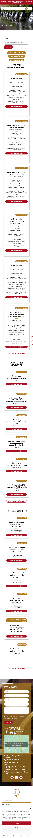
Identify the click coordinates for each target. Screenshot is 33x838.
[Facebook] (31, 336)
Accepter (16, 823)
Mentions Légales (26, 835)
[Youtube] (31, 344)
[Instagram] (31, 340)
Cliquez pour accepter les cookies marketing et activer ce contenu (16, 744)
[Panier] (29, 8)
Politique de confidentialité (17, 835)
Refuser (16, 827)
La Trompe (5, 804)
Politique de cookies (7, 835)
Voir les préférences (16, 832)
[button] (30, 808)
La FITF (4, 806)
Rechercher (8, 47)
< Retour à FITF (8, 38)
